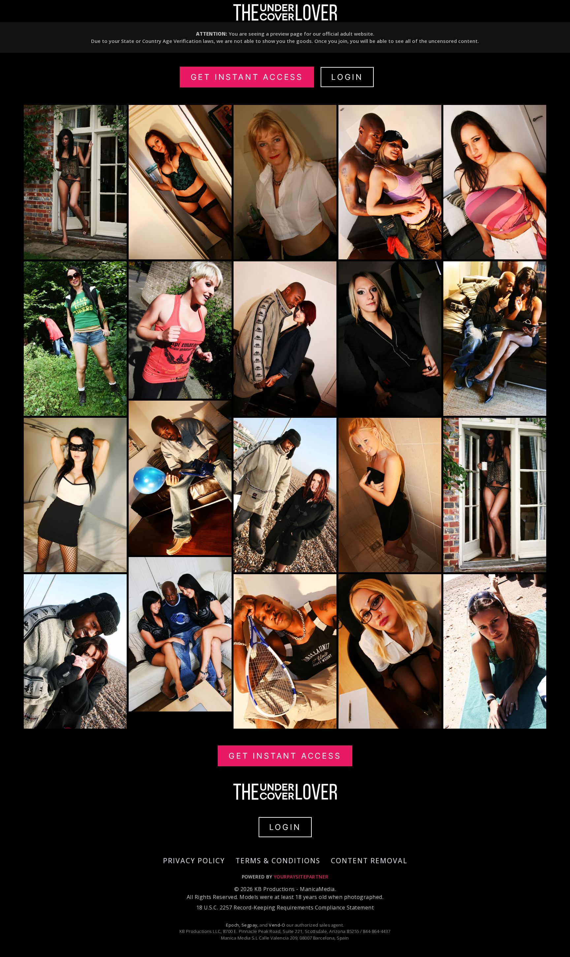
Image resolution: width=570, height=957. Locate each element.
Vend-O (277, 925)
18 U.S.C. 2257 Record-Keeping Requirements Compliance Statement (285, 907)
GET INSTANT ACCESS (247, 77)
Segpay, (250, 925)
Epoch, (233, 925)
